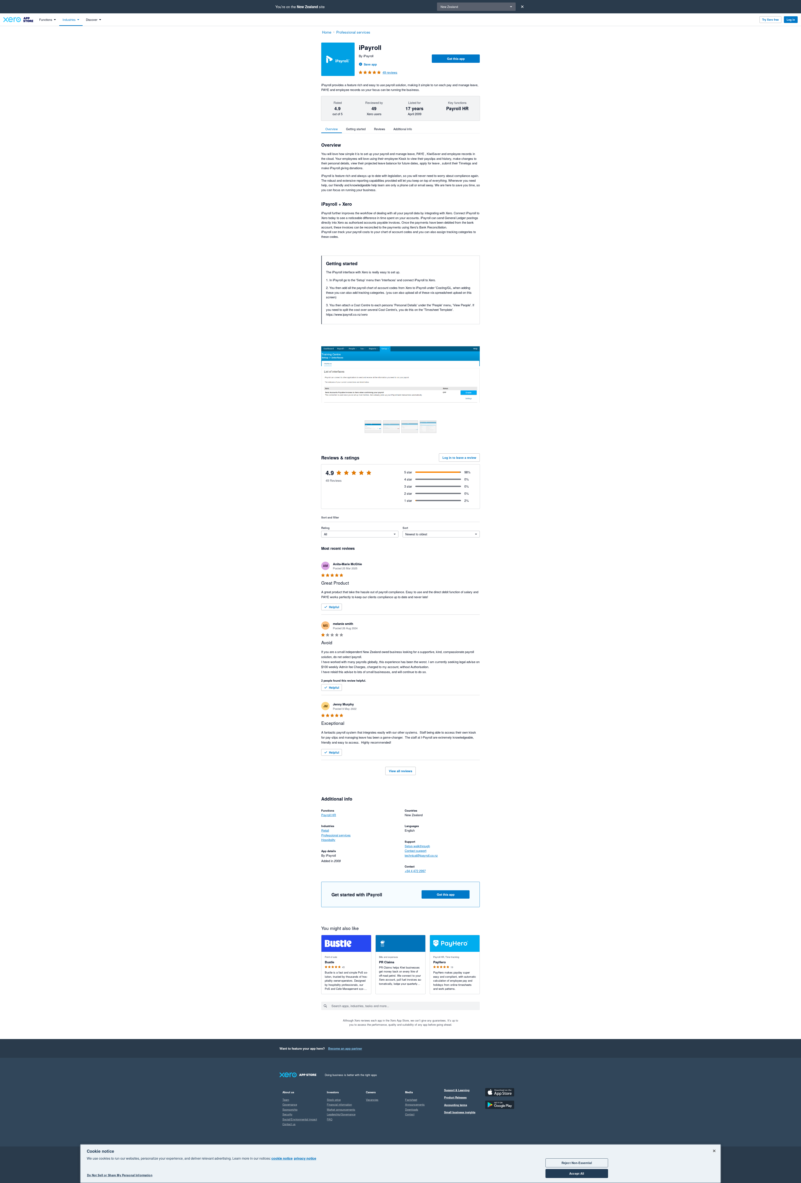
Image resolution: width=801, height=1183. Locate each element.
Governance (289, 1104)
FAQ (329, 1119)
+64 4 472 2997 (415, 871)
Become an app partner (345, 1048)
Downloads (411, 1109)
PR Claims (386, 962)
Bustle (329, 962)
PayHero (439, 962)
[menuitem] (47, 19)
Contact (409, 1114)
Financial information (339, 1104)
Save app (370, 64)
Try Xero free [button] (770, 19)
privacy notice (305, 1158)
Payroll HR (328, 815)
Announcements (415, 1104)
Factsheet (411, 1100)
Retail (325, 830)
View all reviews (400, 771)
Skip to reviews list (345, 475)
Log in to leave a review (459, 457)
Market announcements (341, 1109)
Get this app (456, 58)
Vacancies (372, 1100)
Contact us (289, 1124)
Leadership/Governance (341, 1114)
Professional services (336, 835)
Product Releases (455, 1097)
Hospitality (328, 839)
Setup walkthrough (417, 846)
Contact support (415, 850)
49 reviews (390, 72)
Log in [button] (791, 19)
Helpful (334, 607)
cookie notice (282, 1158)
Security (287, 1114)
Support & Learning (457, 1090)
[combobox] (405, 1006)
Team (285, 1100)
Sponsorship (289, 1109)
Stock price (334, 1100)
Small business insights (459, 1112)
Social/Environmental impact (299, 1119)
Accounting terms (455, 1105)
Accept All (576, 1173)
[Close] (522, 6)
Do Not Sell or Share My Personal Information (119, 1175)
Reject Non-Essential (577, 1163)
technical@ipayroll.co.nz (421, 855)
